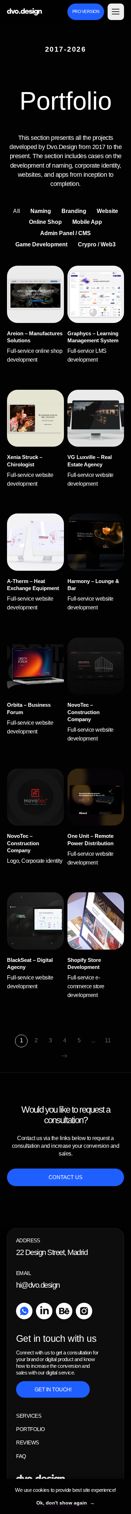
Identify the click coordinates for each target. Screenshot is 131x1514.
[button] (116, 12)
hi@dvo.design (38, 1285)
